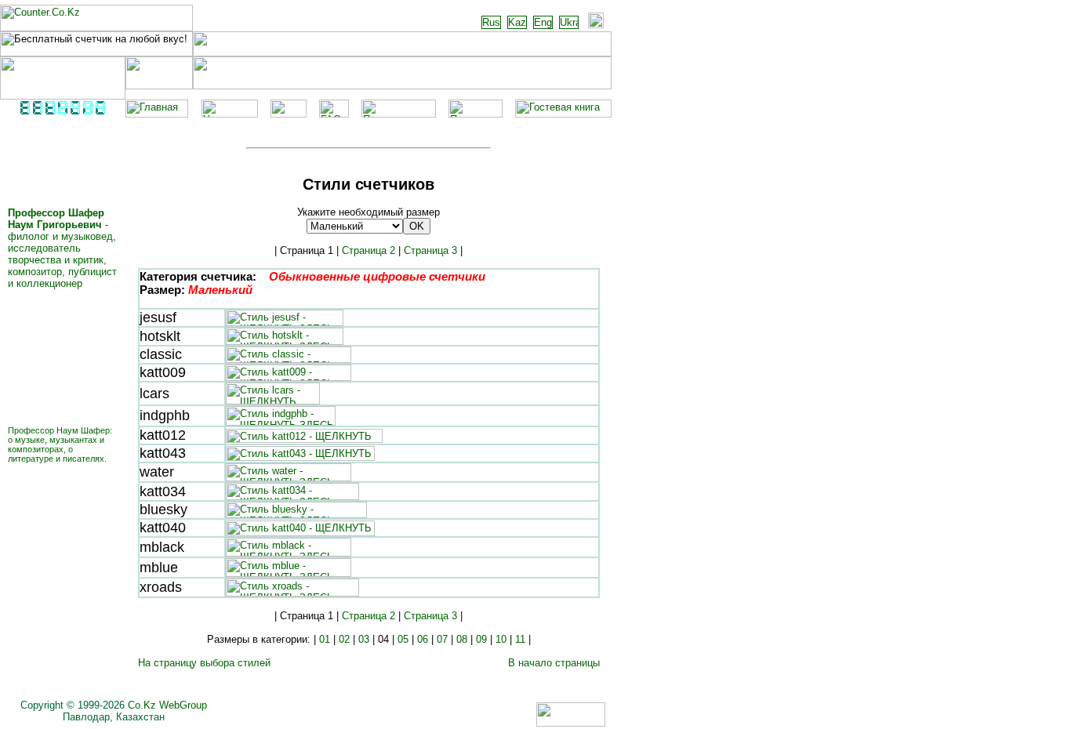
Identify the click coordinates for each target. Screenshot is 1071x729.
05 (403, 639)
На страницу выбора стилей (204, 663)
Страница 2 (368, 250)
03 (363, 639)
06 (422, 639)
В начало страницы (554, 663)
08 (461, 639)
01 (324, 639)
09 (481, 639)
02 (344, 639)
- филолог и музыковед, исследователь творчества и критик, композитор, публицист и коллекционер (62, 248)
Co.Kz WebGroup (167, 705)
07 (442, 639)
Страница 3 (430, 250)
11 (520, 639)
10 (501, 639)
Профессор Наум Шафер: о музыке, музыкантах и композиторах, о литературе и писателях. (60, 444)
